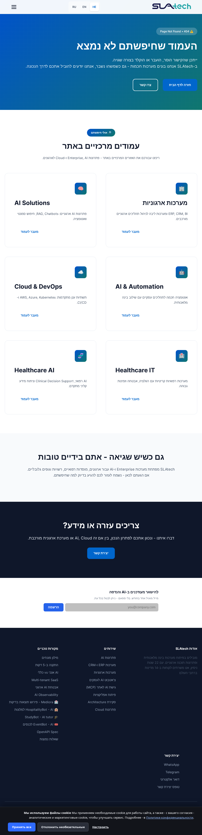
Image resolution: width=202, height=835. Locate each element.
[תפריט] (13, 7)
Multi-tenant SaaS (45, 680)
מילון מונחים (50, 658)
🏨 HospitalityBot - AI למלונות (36, 709)
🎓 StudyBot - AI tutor (41, 717)
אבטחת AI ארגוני (46, 687)
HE (94, 6)
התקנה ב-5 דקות (46, 665)
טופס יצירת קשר (168, 787)
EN (84, 6)
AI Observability (46, 695)
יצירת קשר (101, 553)
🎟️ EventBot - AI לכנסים (40, 724)
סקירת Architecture (102, 702)
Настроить (100, 827)
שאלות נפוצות (49, 739)
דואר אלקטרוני (169, 779)
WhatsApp (171, 765)
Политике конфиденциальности (169, 817)
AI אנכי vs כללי (48, 672)
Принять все (21, 827)
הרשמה (53, 607)
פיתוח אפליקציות (104, 695)
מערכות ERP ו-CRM (102, 665)
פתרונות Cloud (105, 709)
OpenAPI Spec (47, 732)
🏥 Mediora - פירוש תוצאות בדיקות (33, 702)
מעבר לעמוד (130, 232)
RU (74, 6)
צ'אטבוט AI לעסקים (102, 680)
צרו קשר (145, 85)
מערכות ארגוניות (105, 672)
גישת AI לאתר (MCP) (101, 687)
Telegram (172, 772)
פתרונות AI (108, 658)
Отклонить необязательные (63, 827)
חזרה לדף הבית (180, 85)
